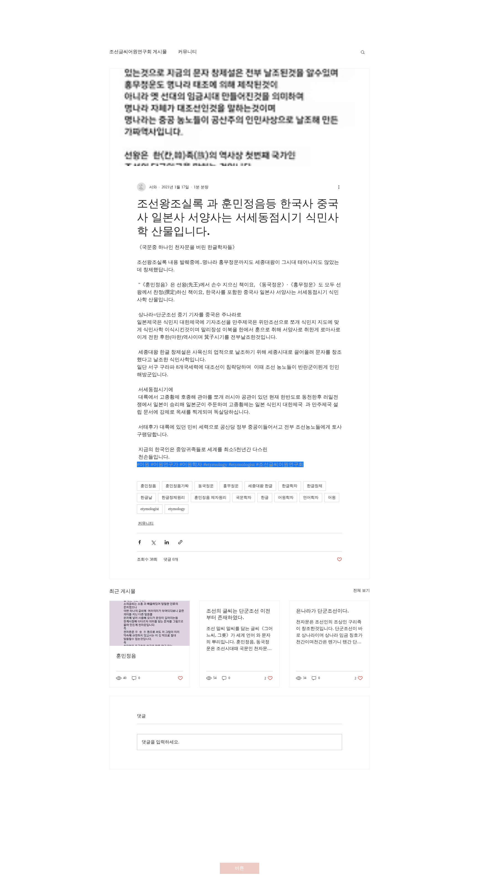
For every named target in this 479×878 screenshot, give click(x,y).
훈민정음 (148, 486)
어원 (332, 497)
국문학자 (243, 497)
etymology (176, 509)
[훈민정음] (149, 623)
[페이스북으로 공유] (139, 542)
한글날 (146, 497)
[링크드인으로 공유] (166, 542)
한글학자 (289, 486)
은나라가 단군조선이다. (322, 611)
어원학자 (286, 497)
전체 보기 (361, 590)
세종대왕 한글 (260, 486)
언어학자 (311, 497)
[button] (362, 52)
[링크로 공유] (180, 542)
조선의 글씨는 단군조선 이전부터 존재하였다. (238, 614)
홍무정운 (231, 486)
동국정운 (206, 486)
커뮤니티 (187, 51)
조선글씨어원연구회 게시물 (138, 51)
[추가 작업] (338, 187)
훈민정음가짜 (177, 486)
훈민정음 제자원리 (210, 497)
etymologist (150, 509)
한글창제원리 (173, 497)
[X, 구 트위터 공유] (153, 542)
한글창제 (314, 486)
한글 (265, 497)
